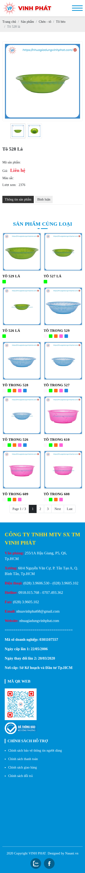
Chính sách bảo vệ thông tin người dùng (35, 750)
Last (69, 509)
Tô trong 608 (57, 494)
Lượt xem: (9, 185)
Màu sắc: (8, 178)
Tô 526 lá (11, 330)
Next (58, 509)
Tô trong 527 (57, 385)
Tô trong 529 (57, 330)
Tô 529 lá (11, 276)
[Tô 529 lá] (21, 251)
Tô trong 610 (57, 439)
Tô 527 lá (52, 276)
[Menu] (77, 8)
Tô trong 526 (15, 439)
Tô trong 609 (15, 494)
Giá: (5, 171)
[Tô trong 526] (21, 415)
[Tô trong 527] (63, 360)
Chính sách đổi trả (20, 776)
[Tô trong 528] (21, 360)
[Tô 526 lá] (21, 306)
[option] (17, 131)
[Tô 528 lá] (17, 131)
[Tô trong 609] (21, 469)
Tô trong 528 (15, 385)
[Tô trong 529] (63, 306)
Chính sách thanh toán (23, 759)
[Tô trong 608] (63, 469)
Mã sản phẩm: (11, 162)
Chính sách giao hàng (22, 767)
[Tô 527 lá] (63, 251)
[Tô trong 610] (63, 415)
